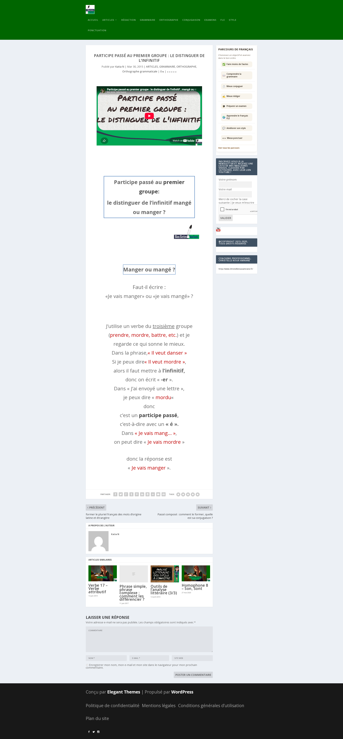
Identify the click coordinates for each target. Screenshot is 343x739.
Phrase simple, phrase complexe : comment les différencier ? (133, 593)
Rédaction (128, 20)
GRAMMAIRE (147, 20)
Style (232, 20)
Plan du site (97, 718)
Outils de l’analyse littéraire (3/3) (164, 589)
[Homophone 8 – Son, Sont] (196, 573)
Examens (210, 20)
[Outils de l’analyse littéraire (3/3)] (165, 573)
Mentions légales (159, 705)
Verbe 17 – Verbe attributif (98, 588)
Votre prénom (228, 179)
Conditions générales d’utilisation (211, 705)
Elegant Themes (123, 692)
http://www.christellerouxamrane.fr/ (236, 269)
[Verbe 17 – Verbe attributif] (102, 573)
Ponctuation (97, 30)
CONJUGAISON (191, 20)
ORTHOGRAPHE (186, 66)
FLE (222, 20)
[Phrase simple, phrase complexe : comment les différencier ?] (134, 573)
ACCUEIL (93, 20)
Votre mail (225, 189)
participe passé (158, 415)
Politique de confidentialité (112, 705)
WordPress (182, 692)
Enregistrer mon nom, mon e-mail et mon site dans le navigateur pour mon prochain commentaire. (141, 666)
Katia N (119, 66)
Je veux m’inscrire (243, 202)
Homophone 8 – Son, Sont (195, 587)
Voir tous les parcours (228, 148)
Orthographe (168, 20)
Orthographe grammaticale (139, 71)
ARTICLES (108, 20)
